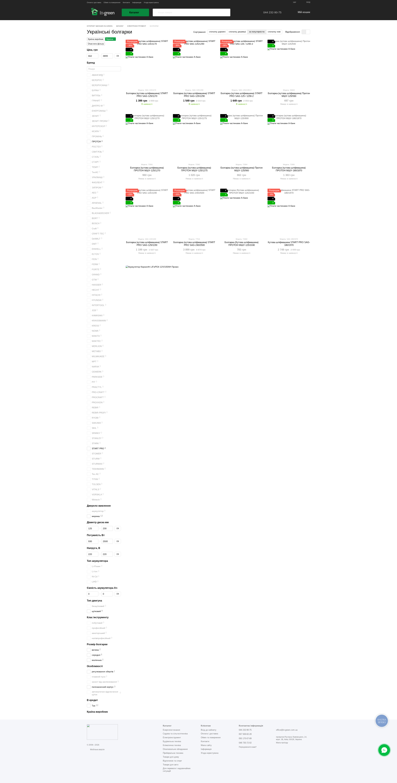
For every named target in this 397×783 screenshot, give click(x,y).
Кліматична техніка (172, 745)
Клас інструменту (98, 617)
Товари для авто (170, 764)
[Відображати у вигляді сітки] (304, 32)
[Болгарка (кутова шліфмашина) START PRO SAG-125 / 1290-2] (241, 63)
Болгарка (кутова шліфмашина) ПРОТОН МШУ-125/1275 (194, 169)
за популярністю (257, 32)
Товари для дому (171, 757)
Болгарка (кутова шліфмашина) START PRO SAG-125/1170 (147, 94)
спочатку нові (274, 32)
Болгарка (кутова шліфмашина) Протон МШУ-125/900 (242, 169)
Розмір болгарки (97, 644)
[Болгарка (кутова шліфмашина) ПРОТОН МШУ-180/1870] (289, 137)
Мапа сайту (206, 745)
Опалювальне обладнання (175, 749)
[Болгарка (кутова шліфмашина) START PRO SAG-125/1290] (194, 63)
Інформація (136, 2)
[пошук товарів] (155, 12)
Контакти (126, 2)
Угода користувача (151, 2)
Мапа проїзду (282, 743)
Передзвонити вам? (247, 747)
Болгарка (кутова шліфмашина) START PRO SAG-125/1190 (147, 243)
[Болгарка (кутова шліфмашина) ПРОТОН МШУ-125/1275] (194, 137)
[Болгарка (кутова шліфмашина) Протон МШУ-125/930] (289, 63)
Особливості (95, 666)
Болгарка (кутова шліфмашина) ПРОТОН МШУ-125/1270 (147, 169)
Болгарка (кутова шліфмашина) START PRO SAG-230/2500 (194, 243)
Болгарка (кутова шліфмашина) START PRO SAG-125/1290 (194, 94)
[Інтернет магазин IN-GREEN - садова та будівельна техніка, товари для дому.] (102, 732)
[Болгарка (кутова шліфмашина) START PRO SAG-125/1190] (147, 212)
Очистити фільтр (96, 44)
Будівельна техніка (172, 741)
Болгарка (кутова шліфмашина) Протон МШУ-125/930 (289, 94)
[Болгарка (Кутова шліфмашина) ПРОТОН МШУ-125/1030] (241, 212)
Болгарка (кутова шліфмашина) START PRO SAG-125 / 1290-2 (241, 94)
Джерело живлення (99, 505)
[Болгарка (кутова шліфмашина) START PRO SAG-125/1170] (147, 63)
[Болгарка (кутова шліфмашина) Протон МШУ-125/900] (241, 137)
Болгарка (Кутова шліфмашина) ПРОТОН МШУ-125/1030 (242, 243)
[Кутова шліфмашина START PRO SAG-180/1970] (289, 212)
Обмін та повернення (112, 2)
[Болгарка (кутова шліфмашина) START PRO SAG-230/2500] (194, 212)
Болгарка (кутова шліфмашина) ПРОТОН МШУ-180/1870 (289, 169)
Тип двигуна (94, 600)
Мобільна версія (97, 749)
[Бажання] (243, 12)
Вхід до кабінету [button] (208, 730)
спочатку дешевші (237, 32)
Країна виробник (97, 711)
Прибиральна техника (173, 753)
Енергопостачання (171, 730)
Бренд (91, 62)
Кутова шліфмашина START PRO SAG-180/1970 (289, 243)
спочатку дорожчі (217, 32)
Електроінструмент (172, 737)
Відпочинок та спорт (172, 761)
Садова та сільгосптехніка (175, 733)
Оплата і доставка (94, 2)
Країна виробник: (96, 39)
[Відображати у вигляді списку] (308, 32)
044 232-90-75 (272, 12)
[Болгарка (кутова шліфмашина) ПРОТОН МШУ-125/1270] (147, 137)
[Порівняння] (252, 12)
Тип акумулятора (97, 561)
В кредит (92, 700)
